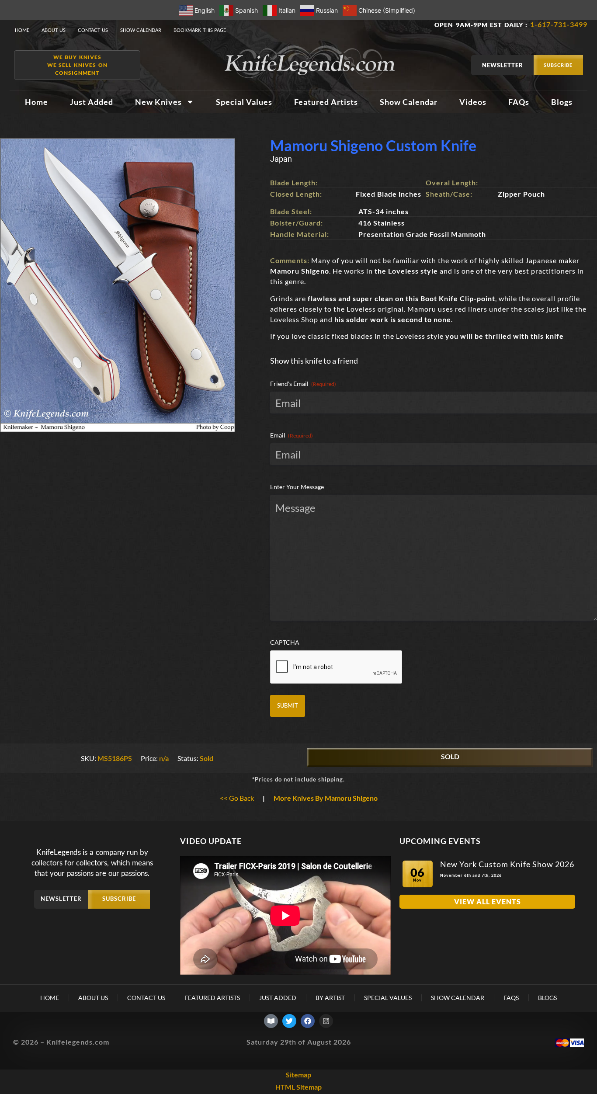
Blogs (562, 102)
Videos (472, 102)
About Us (54, 30)
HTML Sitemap (298, 1087)
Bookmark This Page (200, 30)
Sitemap (298, 1074)
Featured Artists (326, 102)
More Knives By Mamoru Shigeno (326, 798)
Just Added (91, 102)
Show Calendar (141, 30)
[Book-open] (271, 1021)
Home (22, 30)
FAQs (518, 102)
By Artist (330, 997)
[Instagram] (326, 1021)
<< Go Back (237, 798)
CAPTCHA (284, 642)
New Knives (158, 102)
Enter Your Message (297, 486)
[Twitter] (289, 1021)
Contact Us (93, 30)
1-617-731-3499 (558, 24)
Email (291, 435)
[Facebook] (308, 1021)
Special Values (244, 102)
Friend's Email (303, 383)
